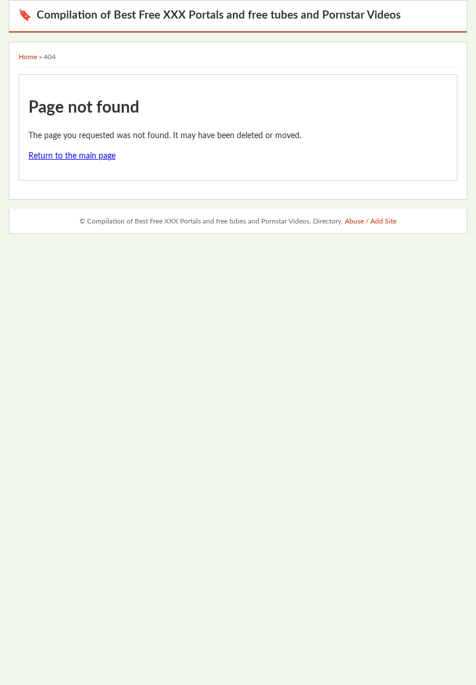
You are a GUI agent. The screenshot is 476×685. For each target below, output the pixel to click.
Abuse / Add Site (370, 221)
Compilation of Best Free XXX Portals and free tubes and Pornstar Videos (209, 15)
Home (28, 56)
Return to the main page (72, 156)
